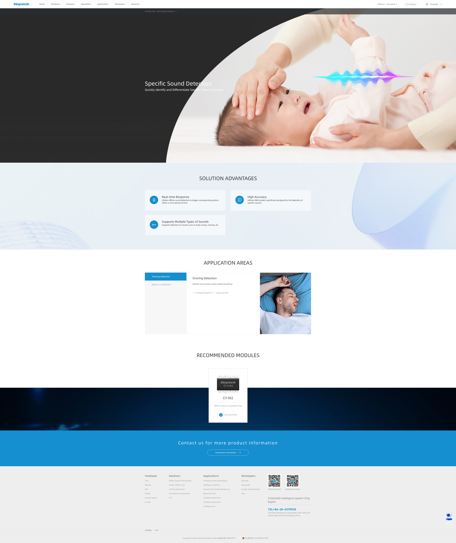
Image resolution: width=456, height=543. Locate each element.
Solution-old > (151, 11)
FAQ (243, 493)
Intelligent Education (212, 502)
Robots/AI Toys (209, 493)
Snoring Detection (161, 276)
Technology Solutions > (166, 11)
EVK (146, 489)
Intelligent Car (209, 506)
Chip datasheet (228, 414)
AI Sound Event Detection (179, 493)
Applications (103, 4)
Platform (381, 4)
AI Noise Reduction (177, 489)
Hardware (55, 4)
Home (42, 4)
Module (148, 485)
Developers (120, 4)
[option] (228, 396)
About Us (135, 4)
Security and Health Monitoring (216, 489)
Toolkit (147, 493)
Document (392, 4)
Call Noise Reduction (212, 498)
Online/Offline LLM (177, 485)
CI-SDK (147, 502)
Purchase (411, 4)
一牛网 (155, 530)
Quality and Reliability (250, 489)
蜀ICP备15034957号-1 (228, 538)
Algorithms (86, 4)
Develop (244, 480)
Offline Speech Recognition (180, 480)
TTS (170, 498)
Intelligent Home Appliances (215, 480)
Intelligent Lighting (211, 485)
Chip (147, 480)
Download (245, 485)
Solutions (70, 4)
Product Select (151, 498)
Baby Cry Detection (161, 284)
